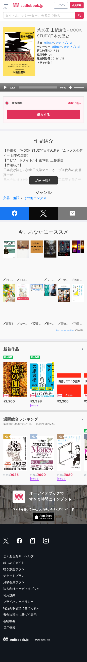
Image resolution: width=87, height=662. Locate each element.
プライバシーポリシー (18, 602)
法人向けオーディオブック (21, 589)
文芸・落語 (11, 198)
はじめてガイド (13, 563)
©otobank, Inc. (42, 639)
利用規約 (9, 595)
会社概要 (9, 621)
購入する (43, 114)
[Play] (5, 87)
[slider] (79, 87)
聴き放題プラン (13, 569)
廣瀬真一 (49, 42)
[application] (43, 87)
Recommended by (65, 330)
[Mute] (70, 87)
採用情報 (9, 628)
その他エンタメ (35, 198)
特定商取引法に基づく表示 (21, 608)
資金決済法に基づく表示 (20, 615)
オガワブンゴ (64, 42)
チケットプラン (13, 576)
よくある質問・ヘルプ (18, 556)
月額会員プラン (13, 582)
